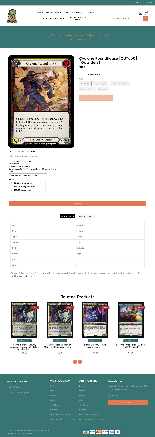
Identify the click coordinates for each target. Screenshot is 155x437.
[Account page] (140, 13)
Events (53, 395)
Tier (11, 171)
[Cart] (145, 13)
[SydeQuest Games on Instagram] (8, 2)
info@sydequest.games (20, 392)
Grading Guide (93, 74)
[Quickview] (10, 353)
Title (81, 79)
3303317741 (14, 387)
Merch (53, 390)
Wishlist (150, 2)
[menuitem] (40, 12)
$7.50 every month (23, 183)
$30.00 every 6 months (24, 186)
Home (53, 386)
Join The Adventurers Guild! (62, 419)
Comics (53, 409)
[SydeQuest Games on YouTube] (13, 2)
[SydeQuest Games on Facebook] (4, 2)
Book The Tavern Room (60, 414)
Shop (52, 400)
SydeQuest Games (77, 39)
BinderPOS (27, 433)
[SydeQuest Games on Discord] (17, 2)
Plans (11, 179)
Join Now (77, 203)
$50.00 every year (22, 190)
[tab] (67, 216)
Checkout (138, 2)
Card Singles (56, 405)
